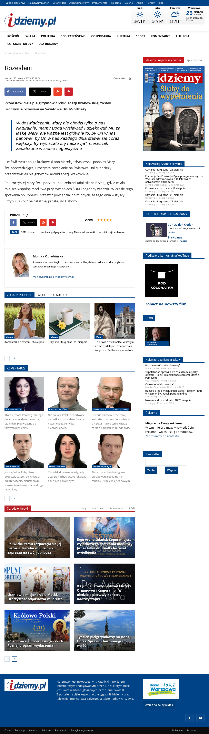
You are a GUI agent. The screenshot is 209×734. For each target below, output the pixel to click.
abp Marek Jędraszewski (82, 232)
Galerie (129, 2)
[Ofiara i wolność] (67, 451)
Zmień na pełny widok (159, 705)
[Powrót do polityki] (111, 451)
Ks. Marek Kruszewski (152, 343)
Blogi (161, 2)
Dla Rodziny (48, 44)
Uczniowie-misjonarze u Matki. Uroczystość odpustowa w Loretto (35, 597)
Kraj (83, 508)
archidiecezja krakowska (112, 232)
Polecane (177, 730)
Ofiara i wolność (57, 466)
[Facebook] (189, 718)
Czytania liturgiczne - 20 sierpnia (164, 194)
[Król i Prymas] (24, 451)
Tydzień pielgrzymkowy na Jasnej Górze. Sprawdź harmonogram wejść (104, 641)
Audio (140, 2)
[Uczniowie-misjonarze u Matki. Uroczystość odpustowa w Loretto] (37, 583)
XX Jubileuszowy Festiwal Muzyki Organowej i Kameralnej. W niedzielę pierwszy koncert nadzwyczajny (104, 592)
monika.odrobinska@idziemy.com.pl (53, 276)
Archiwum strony (79, 2)
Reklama (116, 2)
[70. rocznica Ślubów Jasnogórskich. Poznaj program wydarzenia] (37, 630)
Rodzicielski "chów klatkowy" (162, 365)
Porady (151, 2)
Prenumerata (99, 2)
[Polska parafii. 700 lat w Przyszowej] (111, 394)
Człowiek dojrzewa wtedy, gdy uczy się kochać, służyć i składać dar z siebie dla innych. (67, 476)
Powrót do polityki (102, 466)
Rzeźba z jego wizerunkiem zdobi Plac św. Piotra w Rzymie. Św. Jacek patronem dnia (173, 392)
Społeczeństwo (73, 36)
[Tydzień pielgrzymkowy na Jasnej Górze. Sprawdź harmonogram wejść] (106, 630)
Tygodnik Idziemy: (14, 2)
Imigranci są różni (58, 409)
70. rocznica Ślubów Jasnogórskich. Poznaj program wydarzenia (36, 643)
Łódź (132, 508)
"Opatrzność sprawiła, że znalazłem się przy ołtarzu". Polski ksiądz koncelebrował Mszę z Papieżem (172, 374)
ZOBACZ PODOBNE (19, 295)
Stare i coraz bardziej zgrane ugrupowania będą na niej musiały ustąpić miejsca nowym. (111, 476)
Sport (140, 36)
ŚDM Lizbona (28, 232)
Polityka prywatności (82, 730)
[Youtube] (200, 718)
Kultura (123, 36)
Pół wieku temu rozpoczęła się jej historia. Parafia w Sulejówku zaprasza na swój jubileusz (34, 548)
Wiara (30, 36)
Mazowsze (116, 508)
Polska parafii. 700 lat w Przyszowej (110, 409)
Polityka (48, 36)
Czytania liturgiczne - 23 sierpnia (164, 169)
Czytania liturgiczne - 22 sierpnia (164, 201)
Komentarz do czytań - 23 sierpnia (165, 188)
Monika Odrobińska (48, 256)
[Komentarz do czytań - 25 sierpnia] (24, 321)
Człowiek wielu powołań (159, 384)
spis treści (193, 60)
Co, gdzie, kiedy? (20, 44)
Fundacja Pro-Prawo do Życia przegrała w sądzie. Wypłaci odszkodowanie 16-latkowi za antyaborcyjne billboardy (174, 179)
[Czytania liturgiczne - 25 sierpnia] (69, 321)
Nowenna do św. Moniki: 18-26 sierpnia (168, 400)
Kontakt (33, 730)
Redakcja (20, 730)
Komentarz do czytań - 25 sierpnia (24, 342)
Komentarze (160, 36)
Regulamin (61, 730)
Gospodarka (101, 36)
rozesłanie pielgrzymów (52, 232)
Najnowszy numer (38, 2)
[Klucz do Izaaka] (24, 394)
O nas (7, 730)
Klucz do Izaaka (13, 409)
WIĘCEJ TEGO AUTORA (53, 295)
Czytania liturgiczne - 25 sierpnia (68, 342)
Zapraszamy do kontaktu (162, 436)
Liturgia (182, 36)
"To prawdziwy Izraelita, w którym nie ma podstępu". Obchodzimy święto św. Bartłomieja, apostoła (114, 346)
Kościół (13, 36)
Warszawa (98, 508)
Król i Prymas (12, 466)
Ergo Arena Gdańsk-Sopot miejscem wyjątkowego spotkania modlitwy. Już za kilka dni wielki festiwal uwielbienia (106, 546)
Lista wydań (59, 2)
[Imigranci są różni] (67, 394)
